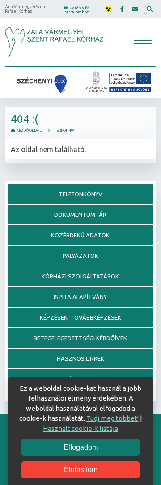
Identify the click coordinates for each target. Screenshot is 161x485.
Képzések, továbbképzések (80, 317)
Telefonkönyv (80, 194)
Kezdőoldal (28, 130)
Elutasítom (80, 469)
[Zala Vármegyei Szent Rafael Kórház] (54, 42)
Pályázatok (80, 256)
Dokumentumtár (80, 214)
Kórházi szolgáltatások (80, 276)
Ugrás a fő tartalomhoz (76, 10)
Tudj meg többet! (112, 418)
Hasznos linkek (80, 358)
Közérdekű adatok (80, 235)
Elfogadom (81, 447)
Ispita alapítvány (80, 297)
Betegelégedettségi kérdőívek (80, 338)
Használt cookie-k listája (80, 428)
